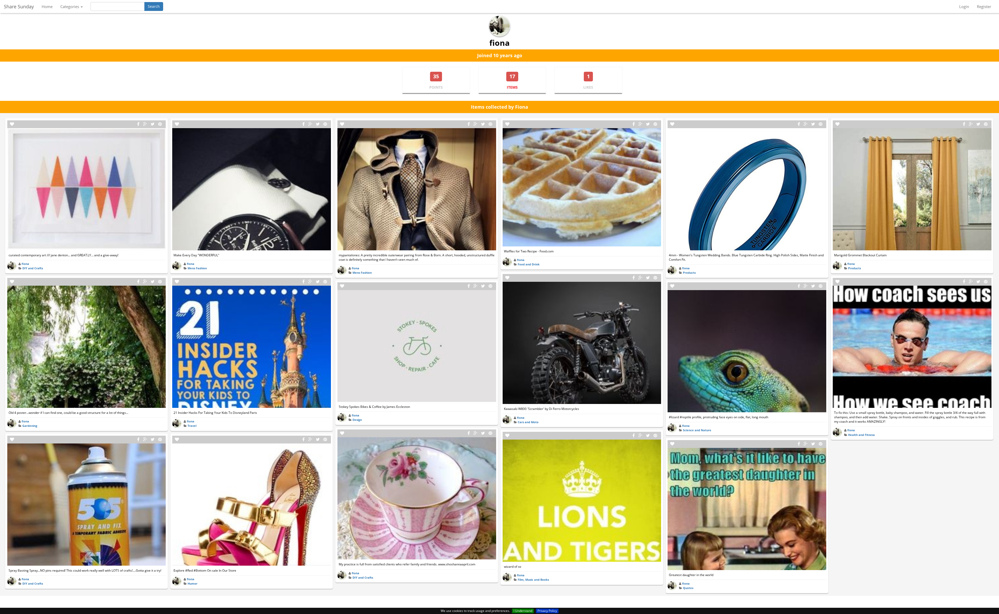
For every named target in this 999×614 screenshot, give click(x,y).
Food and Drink (529, 264)
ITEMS (512, 87)
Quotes (688, 588)
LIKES (588, 87)
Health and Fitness (861, 435)
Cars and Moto (528, 422)
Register (984, 6)
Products (689, 273)
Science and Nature (697, 430)
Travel (192, 426)
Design (357, 420)
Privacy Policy (547, 611)
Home (47, 6)
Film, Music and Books (533, 580)
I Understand (523, 611)
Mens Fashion (197, 268)
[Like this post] (12, 124)
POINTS (436, 87)
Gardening (29, 426)
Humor (192, 583)
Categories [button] (70, 6)
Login (964, 6)
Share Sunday (19, 6)
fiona (25, 264)
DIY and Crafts (32, 268)
